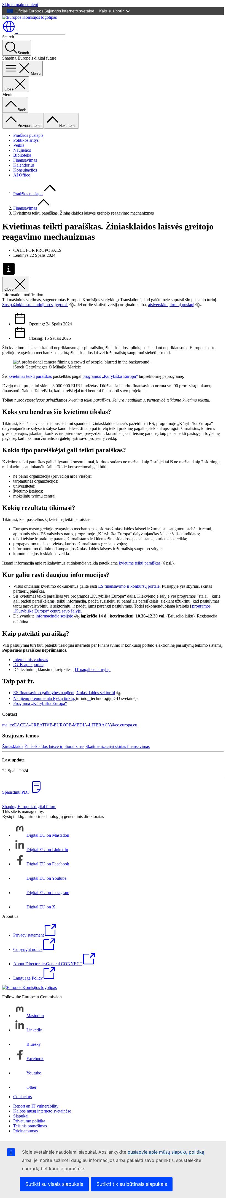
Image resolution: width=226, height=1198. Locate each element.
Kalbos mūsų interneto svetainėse (42, 1111)
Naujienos (22, 150)
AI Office (21, 175)
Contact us (22, 1096)
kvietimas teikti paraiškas (30, 376)
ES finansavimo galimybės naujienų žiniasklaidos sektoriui (64, 692)
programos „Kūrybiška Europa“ (110, 376)
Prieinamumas (25, 1131)
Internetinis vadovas (30, 659)
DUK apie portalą (28, 664)
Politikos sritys (26, 140)
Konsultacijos (25, 170)
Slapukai (20, 1116)
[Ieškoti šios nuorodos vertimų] (72, 305)
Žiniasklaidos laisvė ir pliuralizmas (54, 746)
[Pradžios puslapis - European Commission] (29, 17)
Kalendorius (23, 165)
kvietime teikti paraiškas (139, 563)
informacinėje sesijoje (54, 616)
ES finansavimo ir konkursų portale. (129, 586)
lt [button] (16, 31)
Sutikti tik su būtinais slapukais (131, 1184)
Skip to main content (20, 4)
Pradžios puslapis (28, 135)
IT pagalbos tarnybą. (93, 669)
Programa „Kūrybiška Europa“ (40, 703)
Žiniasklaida (12, 746)
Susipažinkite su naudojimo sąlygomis (35, 304)
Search (8, 36)
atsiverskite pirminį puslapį (171, 304)
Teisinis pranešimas (30, 1126)
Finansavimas (25, 160)
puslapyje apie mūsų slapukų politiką (166, 1152)
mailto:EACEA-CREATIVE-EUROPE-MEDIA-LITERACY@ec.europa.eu (69, 725)
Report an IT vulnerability (35, 1106)
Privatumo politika (29, 1121)
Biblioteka (22, 155)
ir (89, 698)
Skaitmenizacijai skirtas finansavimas (117, 746)
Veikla (18, 145)
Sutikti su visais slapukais (54, 1184)
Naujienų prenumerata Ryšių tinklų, (44, 698)
